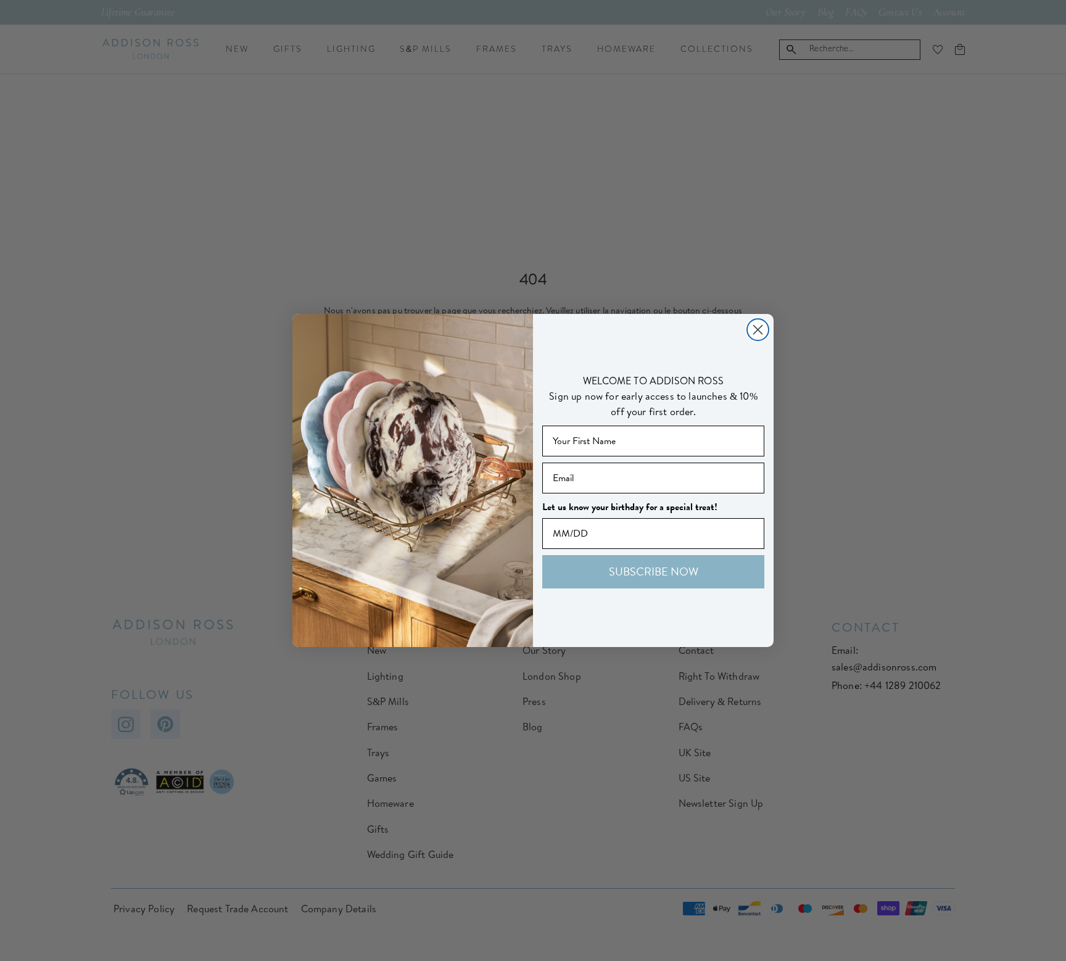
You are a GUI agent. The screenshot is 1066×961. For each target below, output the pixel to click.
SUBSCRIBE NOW (653, 571)
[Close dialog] (758, 329)
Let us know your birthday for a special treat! (629, 507)
